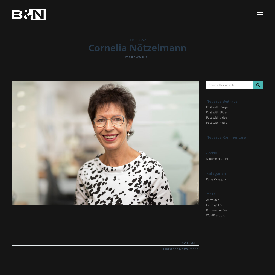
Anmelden (212, 200)
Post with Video (216, 117)
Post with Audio (216, 123)
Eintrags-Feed (215, 205)
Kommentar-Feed (217, 210)
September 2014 (217, 159)
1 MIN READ (137, 40)
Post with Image (217, 107)
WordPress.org (215, 215)
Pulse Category (216, 179)
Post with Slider (216, 112)
